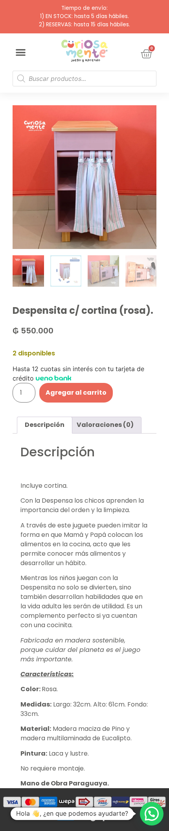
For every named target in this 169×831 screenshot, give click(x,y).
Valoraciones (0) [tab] (105, 424)
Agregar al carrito (76, 392)
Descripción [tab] (44, 424)
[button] (21, 52)
